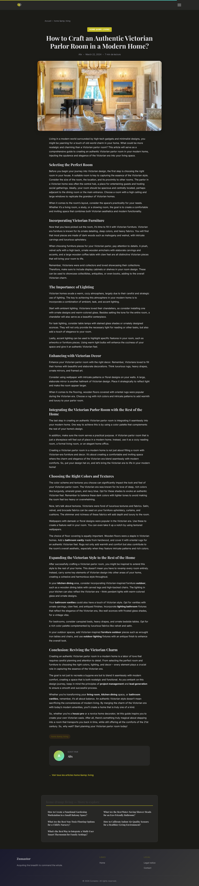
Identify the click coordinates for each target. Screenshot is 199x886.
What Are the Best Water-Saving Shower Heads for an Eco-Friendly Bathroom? (127, 813)
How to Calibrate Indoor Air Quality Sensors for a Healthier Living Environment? (126, 823)
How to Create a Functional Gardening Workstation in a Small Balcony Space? (67, 813)
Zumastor (24, 859)
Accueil (48, 21)
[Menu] (179, 5)
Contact (147, 868)
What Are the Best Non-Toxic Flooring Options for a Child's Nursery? (71, 823)
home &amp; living (62, 21)
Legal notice (149, 862)
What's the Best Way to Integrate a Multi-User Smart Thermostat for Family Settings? (71, 833)
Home (102, 862)
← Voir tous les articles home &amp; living (71, 775)
